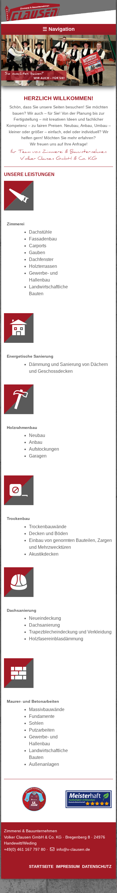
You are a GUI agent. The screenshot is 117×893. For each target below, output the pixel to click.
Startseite (41, 866)
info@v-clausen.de (73, 849)
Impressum (68, 866)
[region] (58, 60)
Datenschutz (97, 866)
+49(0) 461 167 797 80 (24, 849)
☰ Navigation (59, 29)
